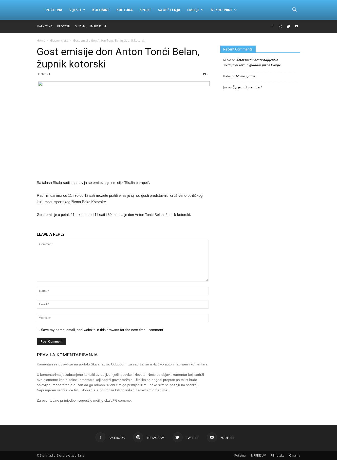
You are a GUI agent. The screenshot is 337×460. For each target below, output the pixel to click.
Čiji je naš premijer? (247, 87)
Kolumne (101, 9)
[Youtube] (296, 26)
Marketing (45, 26)
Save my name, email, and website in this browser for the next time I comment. (102, 330)
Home (41, 40)
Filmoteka (277, 455)
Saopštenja (169, 9)
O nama (80, 26)
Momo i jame (245, 76)
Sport (145, 9)
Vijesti (75, 9)
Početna (54, 9)
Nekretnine (222, 9)
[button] (294, 10)
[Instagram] (280, 26)
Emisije (193, 9)
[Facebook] (272, 26)
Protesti (63, 26)
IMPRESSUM (98, 26)
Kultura (124, 9)
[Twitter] (288, 26)
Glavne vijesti (59, 40)
